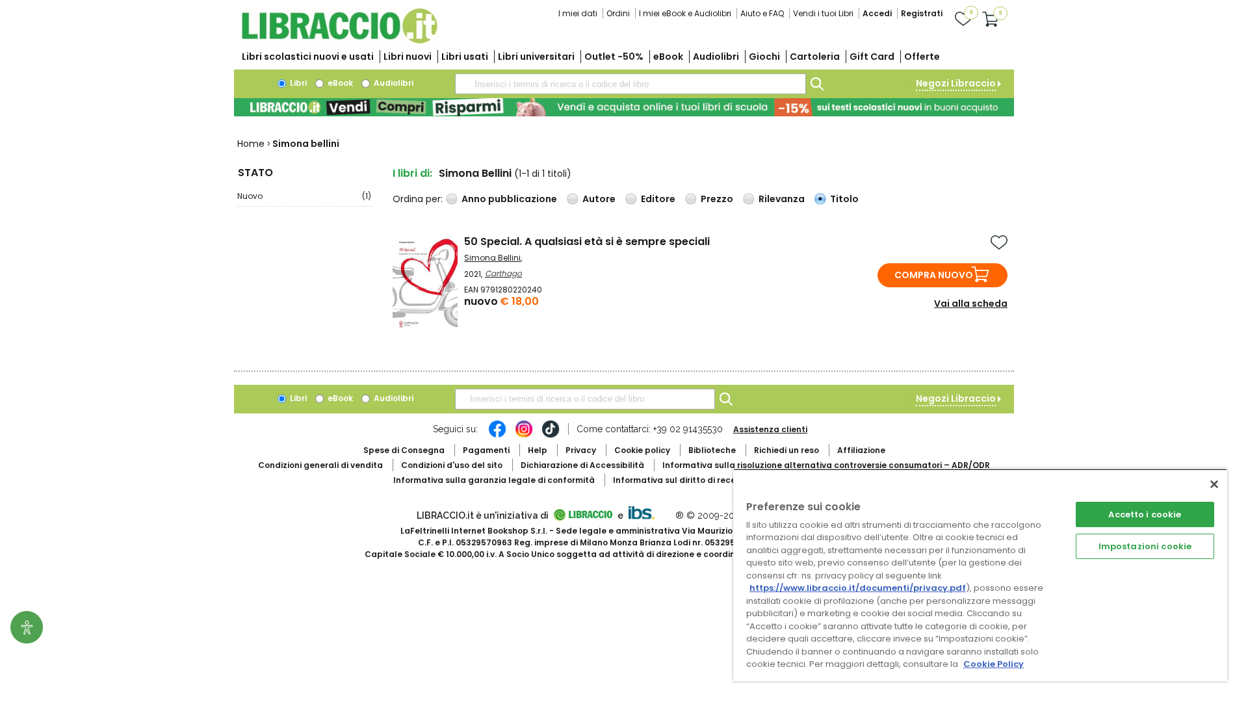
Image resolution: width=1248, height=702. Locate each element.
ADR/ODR (826, 465)
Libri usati (464, 56)
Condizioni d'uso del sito (451, 465)
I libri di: (412, 173)
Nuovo (304, 196)
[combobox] (630, 83)
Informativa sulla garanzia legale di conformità (494, 480)
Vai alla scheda (971, 303)
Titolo (844, 198)
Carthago (503, 273)
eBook (668, 56)
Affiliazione (861, 450)
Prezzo (717, 198)
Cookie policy (642, 450)
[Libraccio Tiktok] (550, 435)
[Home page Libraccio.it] (339, 40)
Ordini (618, 13)
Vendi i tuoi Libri (823, 13)
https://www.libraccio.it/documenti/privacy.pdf (857, 588)
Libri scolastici (308, 56)
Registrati (921, 13)
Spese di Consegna (404, 450)
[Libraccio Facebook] (497, 435)
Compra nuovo (933, 274)
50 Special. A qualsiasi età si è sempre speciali (587, 241)
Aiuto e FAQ (762, 13)
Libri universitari (536, 56)
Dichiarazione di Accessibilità (582, 465)
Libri (297, 82)
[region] (980, 575)
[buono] (624, 107)
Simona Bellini (492, 257)
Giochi (764, 56)
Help (537, 450)
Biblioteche (712, 450)
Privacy (581, 450)
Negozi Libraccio (956, 83)
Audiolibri (716, 56)
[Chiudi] (1214, 484)
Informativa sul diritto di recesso (681, 480)
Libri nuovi (408, 56)
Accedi (877, 13)
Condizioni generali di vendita (320, 465)
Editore (658, 198)
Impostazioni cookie (1144, 546)
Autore (599, 198)
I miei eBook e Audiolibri (685, 13)
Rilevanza (782, 198)
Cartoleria (815, 56)
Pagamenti (486, 450)
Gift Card (872, 56)
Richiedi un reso (786, 450)
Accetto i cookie (1144, 514)
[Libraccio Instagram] (524, 435)
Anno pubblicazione (509, 198)
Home (251, 143)
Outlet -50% (614, 56)
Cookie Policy (993, 664)
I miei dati (577, 13)
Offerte (922, 56)
